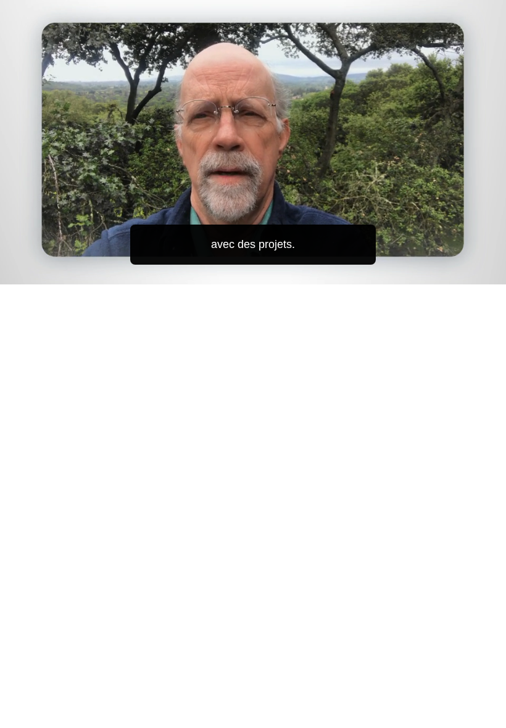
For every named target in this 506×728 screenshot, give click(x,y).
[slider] (262, 272)
